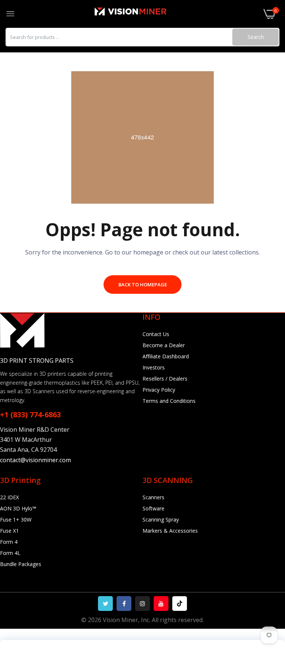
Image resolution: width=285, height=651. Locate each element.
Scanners (153, 497)
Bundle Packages (20, 564)
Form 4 (8, 541)
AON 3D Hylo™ (18, 508)
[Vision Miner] (139, 14)
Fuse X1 (9, 530)
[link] (270, 590)
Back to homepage (142, 284)
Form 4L (10, 552)
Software (153, 508)
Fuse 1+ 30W (16, 519)
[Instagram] (142, 603)
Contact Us (155, 334)
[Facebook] (124, 603)
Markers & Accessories (170, 530)
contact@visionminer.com (35, 460)
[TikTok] (179, 603)
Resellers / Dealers (164, 378)
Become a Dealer (163, 345)
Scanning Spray (160, 519)
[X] (105, 603)
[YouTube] (161, 603)
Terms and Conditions (169, 400)
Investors (153, 367)
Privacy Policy (158, 389)
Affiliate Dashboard (165, 356)
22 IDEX (9, 497)
